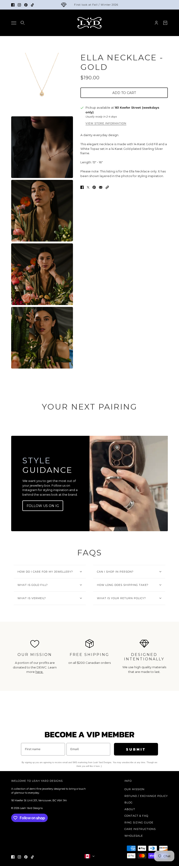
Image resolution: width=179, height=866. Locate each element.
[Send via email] (100, 187)
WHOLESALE (133, 835)
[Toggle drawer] (13, 22)
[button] (107, 187)
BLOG (128, 802)
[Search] (22, 22)
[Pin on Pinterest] (94, 187)
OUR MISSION (134, 789)
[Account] (156, 22)
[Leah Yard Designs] (89, 23)
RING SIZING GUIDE (138, 822)
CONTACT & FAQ (136, 815)
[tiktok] (32, 4)
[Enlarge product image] (42, 83)
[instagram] (19, 4)
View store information (106, 123)
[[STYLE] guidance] (129, 483)
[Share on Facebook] (82, 187)
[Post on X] (88, 187)
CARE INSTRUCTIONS (140, 829)
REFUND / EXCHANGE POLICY (146, 796)
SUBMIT (136, 749)
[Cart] (165, 22)
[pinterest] (25, 4)
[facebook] (12, 4)
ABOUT (129, 809)
